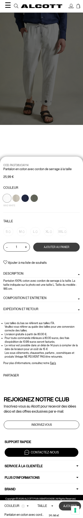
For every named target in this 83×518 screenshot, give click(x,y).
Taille (8, 221)
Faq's (53, 363)
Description (13, 273)
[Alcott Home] (41, 6)
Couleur (10, 187)
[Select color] (25, 205)
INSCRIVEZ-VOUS (41, 424)
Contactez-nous (45, 452)
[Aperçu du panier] (78, 6)
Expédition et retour (20, 309)
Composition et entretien (24, 298)
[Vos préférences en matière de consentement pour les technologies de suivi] (75, 510)
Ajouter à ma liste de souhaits (27, 262)
